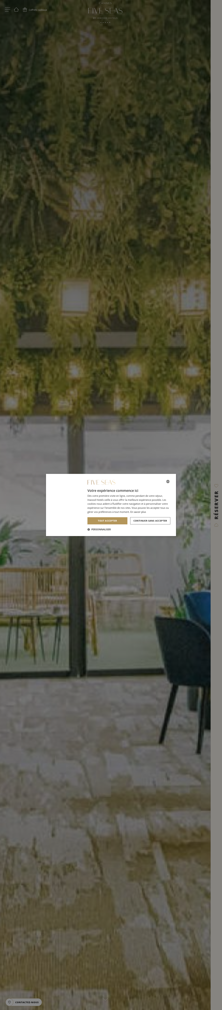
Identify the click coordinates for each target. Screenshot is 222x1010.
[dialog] (111, 505)
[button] (99, 529)
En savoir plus (138, 511)
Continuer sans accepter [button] (150, 520)
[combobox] (168, 481)
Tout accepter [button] (107, 520)
